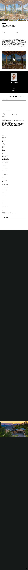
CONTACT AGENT (14, 90)
